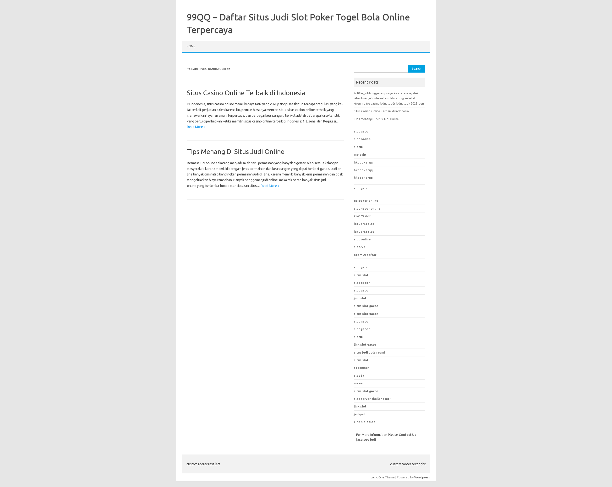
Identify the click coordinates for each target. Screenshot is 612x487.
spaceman (362, 367)
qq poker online (366, 200)
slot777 (359, 247)
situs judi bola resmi (369, 352)
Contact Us (407, 435)
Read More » (196, 127)
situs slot (361, 275)
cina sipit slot (364, 421)
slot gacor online (367, 208)
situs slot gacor (366, 305)
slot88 (358, 146)
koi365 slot (362, 216)
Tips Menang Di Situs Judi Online (235, 151)
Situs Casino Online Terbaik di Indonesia (246, 92)
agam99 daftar (365, 254)
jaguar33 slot (364, 223)
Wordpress (422, 477)
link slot (360, 406)
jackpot (360, 414)
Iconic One (377, 477)
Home (191, 46)
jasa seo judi (366, 439)
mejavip (360, 154)
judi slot (360, 298)
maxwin (360, 383)
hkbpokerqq (363, 162)
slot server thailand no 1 (373, 398)
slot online (362, 139)
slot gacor (362, 131)
